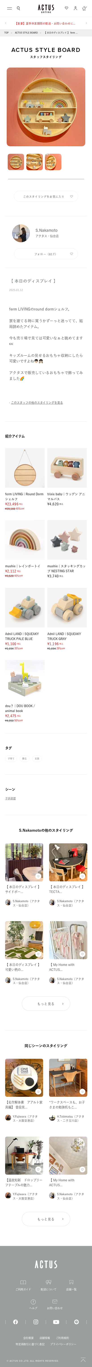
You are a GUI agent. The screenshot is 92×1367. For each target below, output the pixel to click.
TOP (6, 33)
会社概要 (28, 1338)
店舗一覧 (71, 1289)
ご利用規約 (62, 1338)
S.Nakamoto (47, 230)
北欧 (37, 758)
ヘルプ (33, 1308)
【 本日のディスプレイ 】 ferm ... (61, 33)
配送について (48, 1289)
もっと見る (45, 1004)
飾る (24, 758)
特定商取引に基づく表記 (30, 1344)
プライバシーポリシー (63, 1344)
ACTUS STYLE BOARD (26, 33)
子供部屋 (10, 798)
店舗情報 (45, 1338)
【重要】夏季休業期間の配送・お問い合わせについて (46, 23)
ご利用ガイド (23, 1289)
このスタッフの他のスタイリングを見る (37, 402)
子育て (11, 758)
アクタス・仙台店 (47, 236)
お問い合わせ (55, 1308)
